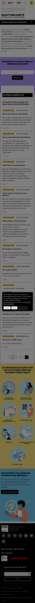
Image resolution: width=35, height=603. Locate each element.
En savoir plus (23, 308)
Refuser (14, 308)
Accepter (7, 308)
